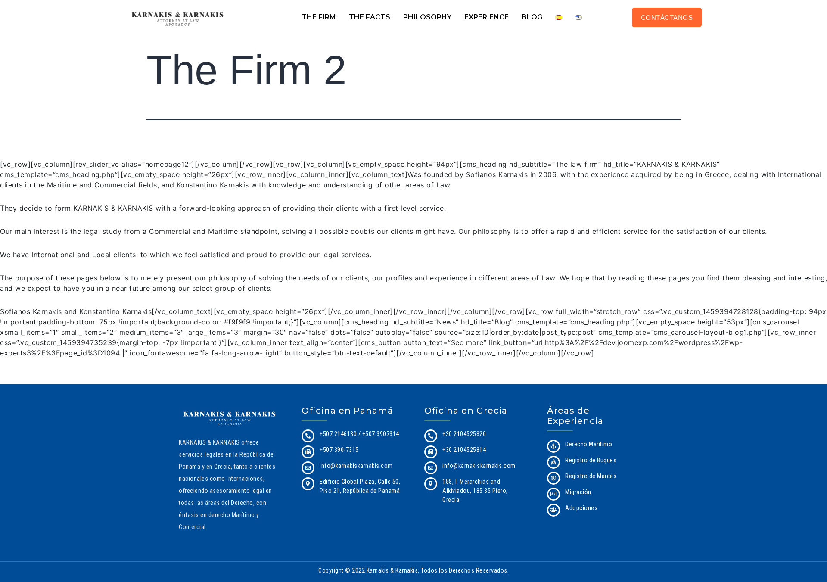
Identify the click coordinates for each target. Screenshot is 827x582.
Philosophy (427, 18)
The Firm (319, 18)
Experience (486, 18)
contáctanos (667, 17)
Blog (532, 18)
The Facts (369, 18)
